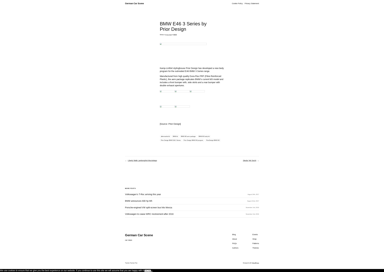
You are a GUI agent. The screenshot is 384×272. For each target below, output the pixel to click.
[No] (151, 271)
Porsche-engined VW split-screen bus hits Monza (148, 207)
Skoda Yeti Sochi (249, 161)
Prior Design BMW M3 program (193, 140)
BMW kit (175, 136)
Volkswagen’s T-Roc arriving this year (143, 194)
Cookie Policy (237, 3)
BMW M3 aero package (188, 136)
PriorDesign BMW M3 (213, 140)
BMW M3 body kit (204, 136)
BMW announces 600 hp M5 (138, 201)
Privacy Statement (252, 3)
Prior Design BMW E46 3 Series (171, 140)
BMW (175, 34)
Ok (146, 271)
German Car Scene (134, 3)
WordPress (255, 263)
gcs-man (169, 34)
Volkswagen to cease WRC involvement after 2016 (149, 214)
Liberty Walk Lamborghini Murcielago (142, 161)
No (149, 271)
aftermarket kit (165, 136)
